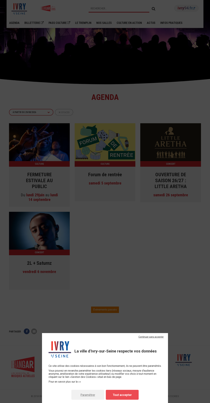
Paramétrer (88, 395)
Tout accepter (122, 395)
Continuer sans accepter (151, 337)
